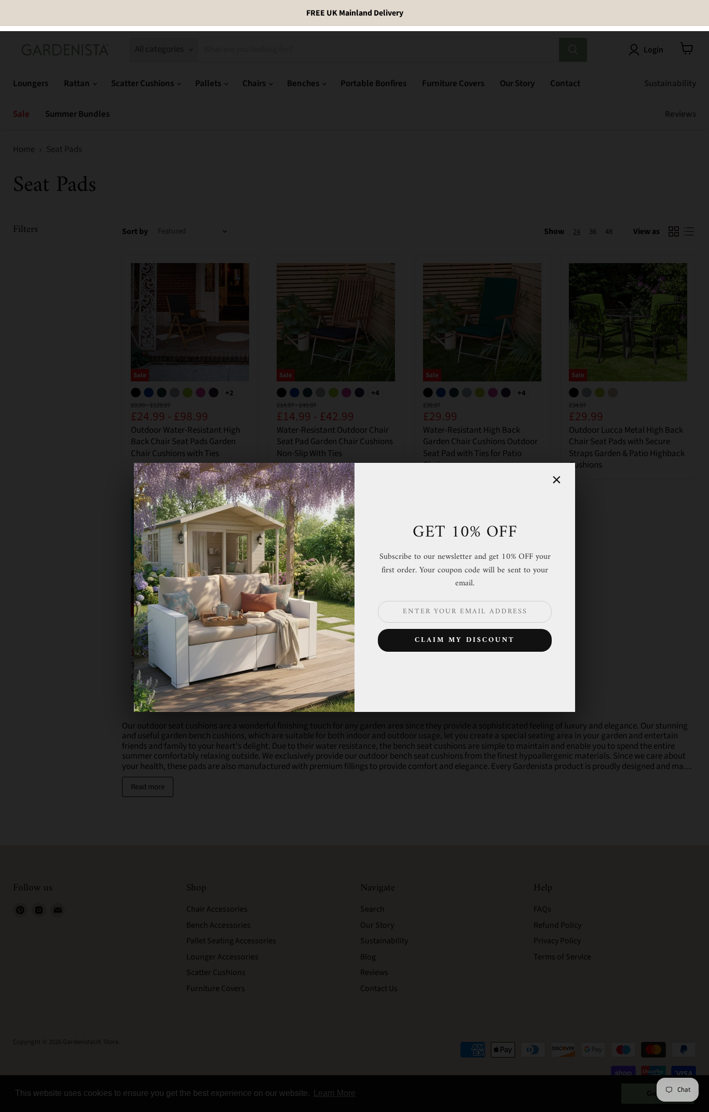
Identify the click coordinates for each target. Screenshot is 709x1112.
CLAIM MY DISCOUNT (465, 640)
